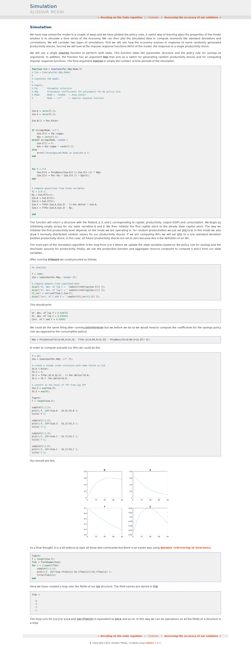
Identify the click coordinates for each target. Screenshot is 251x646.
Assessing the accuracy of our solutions (191, 17)
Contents (153, 17)
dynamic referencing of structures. (185, 547)
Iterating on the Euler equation (121, 17)
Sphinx (150, 643)
